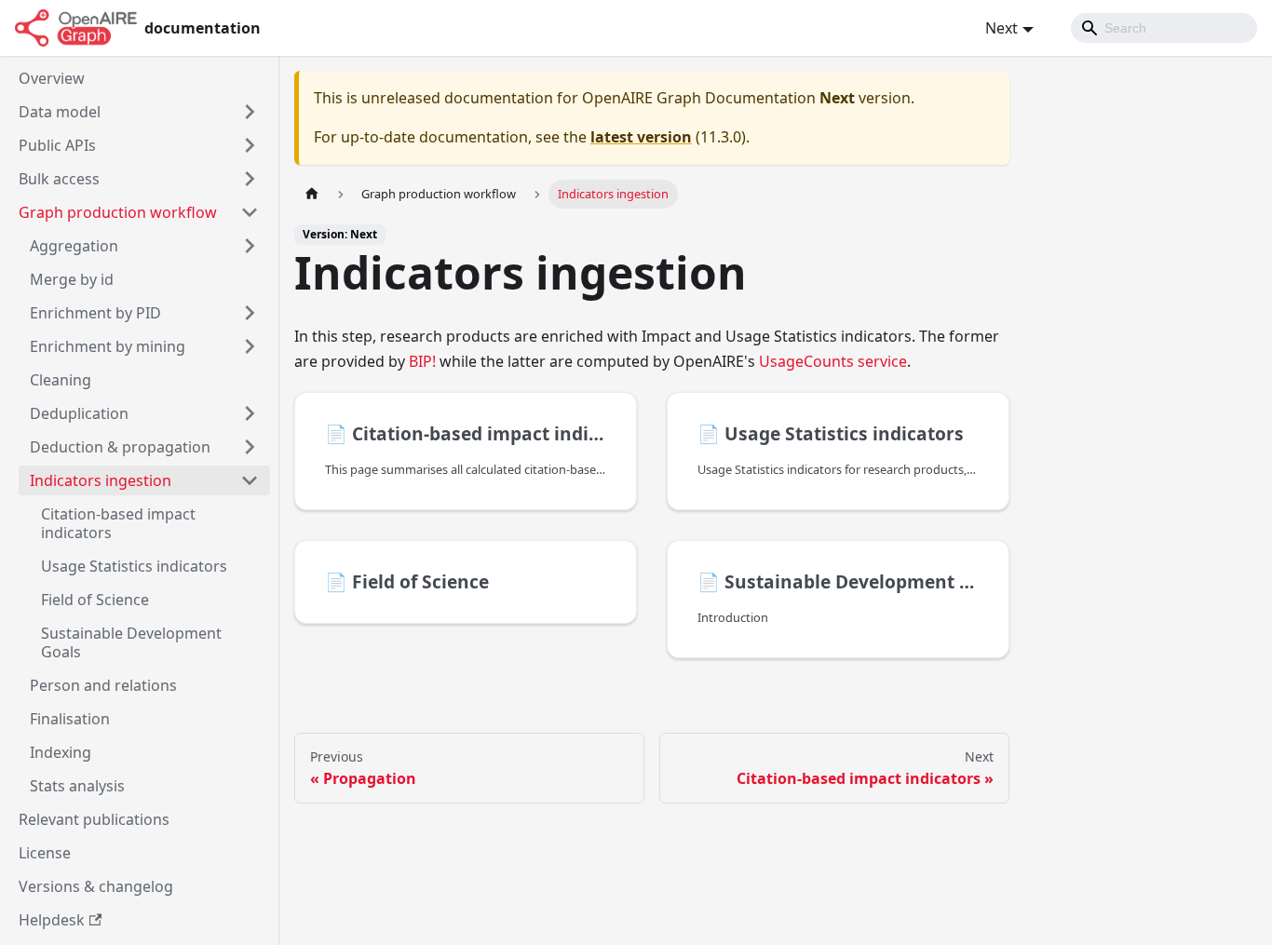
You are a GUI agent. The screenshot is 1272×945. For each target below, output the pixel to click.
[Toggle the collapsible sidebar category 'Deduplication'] (249, 413)
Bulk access (59, 179)
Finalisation (70, 719)
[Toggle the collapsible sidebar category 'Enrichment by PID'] (249, 313)
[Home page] (312, 194)
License (45, 853)
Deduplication (79, 413)
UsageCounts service (833, 361)
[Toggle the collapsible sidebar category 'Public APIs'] (249, 145)
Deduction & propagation (120, 447)
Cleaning (60, 380)
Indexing (60, 752)
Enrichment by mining (107, 346)
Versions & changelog (96, 886)
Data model (60, 111)
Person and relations (103, 685)
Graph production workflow (118, 212)
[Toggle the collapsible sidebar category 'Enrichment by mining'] (249, 346)
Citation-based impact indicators (118, 523)
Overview (52, 78)
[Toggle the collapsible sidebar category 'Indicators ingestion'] (249, 480)
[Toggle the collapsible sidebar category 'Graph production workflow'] (249, 212)
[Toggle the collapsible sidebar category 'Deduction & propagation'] (249, 447)
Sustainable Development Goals (131, 642)
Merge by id (72, 279)
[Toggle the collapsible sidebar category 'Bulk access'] (249, 179)
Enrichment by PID (95, 313)
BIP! (422, 361)
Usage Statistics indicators (134, 566)
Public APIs (57, 145)
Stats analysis (77, 786)
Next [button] (1001, 28)
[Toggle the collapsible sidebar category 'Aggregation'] (249, 246)
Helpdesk (52, 920)
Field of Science (95, 599)
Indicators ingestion (100, 480)
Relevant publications (94, 819)
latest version (641, 137)
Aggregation (74, 246)
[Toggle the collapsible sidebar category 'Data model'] (249, 112)
